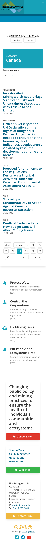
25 (40, 245)
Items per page (11, 70)
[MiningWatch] (12, 7)
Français (29, 40)
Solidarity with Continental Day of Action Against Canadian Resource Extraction (22, 204)
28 (20, 252)
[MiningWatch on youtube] (29, 537)
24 (33, 245)
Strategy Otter (28, 531)
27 (13, 252)
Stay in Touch (17, 450)
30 (34, 252)
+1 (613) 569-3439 (20, 508)
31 (41, 252)
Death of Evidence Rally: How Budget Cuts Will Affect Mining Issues (21, 226)
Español (16, 40)
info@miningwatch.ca (22, 505)
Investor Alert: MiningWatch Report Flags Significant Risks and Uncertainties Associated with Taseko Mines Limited (22, 101)
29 (27, 252)
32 (8, 258)
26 (7, 252)
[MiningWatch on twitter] (16, 537)
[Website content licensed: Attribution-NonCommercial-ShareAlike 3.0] (23, 527)
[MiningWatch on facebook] (23, 537)
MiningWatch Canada (19, 485)
